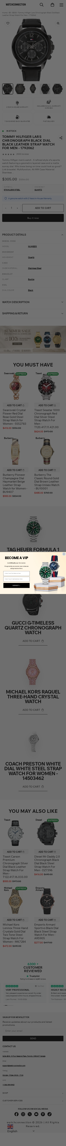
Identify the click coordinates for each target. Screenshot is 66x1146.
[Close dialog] (64, 554)
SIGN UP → (16, 585)
